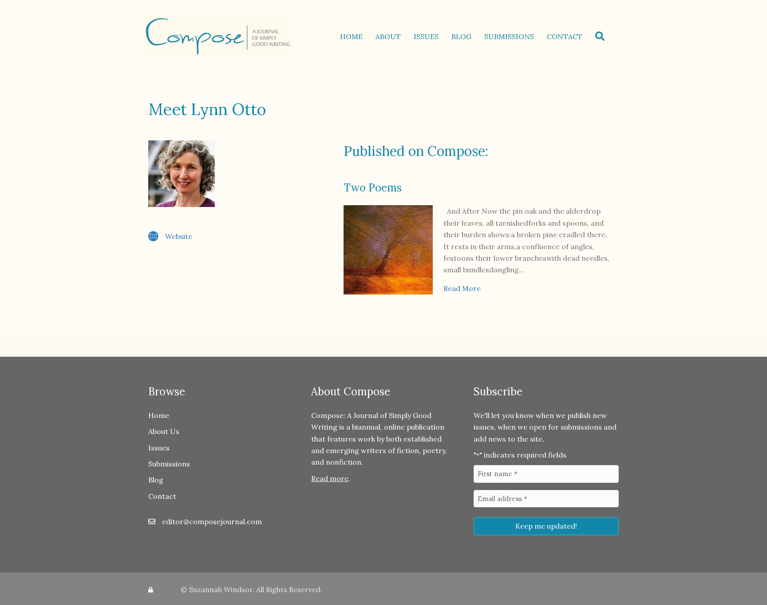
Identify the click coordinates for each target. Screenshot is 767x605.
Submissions (509, 36)
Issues (426, 36)
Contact (564, 36)
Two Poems (373, 188)
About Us (163, 431)
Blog (461, 36)
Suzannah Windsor (221, 589)
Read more (329, 478)
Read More (462, 288)
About (388, 36)
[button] (601, 36)
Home (351, 36)
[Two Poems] (388, 249)
